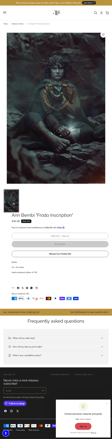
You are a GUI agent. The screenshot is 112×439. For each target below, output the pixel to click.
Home (6, 24)
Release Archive (17, 24)
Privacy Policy (39, 397)
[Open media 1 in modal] (103, 35)
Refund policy (8, 430)
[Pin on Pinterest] (27, 288)
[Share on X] (22, 288)
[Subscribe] (42, 390)
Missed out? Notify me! (60, 254)
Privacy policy (20, 430)
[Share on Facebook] (18, 288)
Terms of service (34, 430)
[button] (4, 12)
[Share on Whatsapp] (31, 288)
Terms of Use (29, 397)
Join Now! (87, 3)
